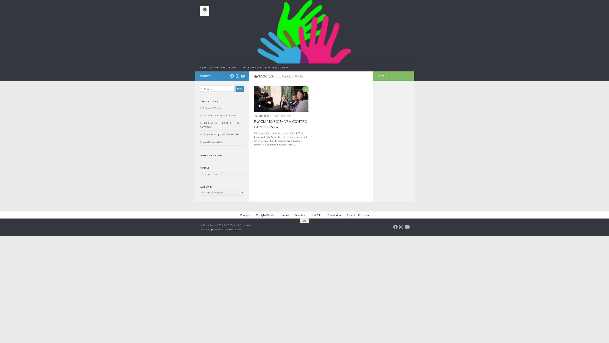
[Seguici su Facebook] (232, 76)
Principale (245, 215)
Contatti (233, 67)
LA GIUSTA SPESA (213, 141)
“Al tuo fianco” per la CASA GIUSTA (221, 134)
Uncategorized (263, 116)
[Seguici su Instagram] (237, 76)
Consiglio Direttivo (251, 67)
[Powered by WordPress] (212, 230)
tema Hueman (235, 229)
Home (203, 67)
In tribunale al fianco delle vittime (219, 115)
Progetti (285, 67)
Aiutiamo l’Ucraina (212, 108)
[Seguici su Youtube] (242, 76)
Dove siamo (271, 67)
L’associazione (217, 67)
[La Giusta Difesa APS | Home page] (205, 11)
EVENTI (316, 215)
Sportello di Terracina (358, 215)
